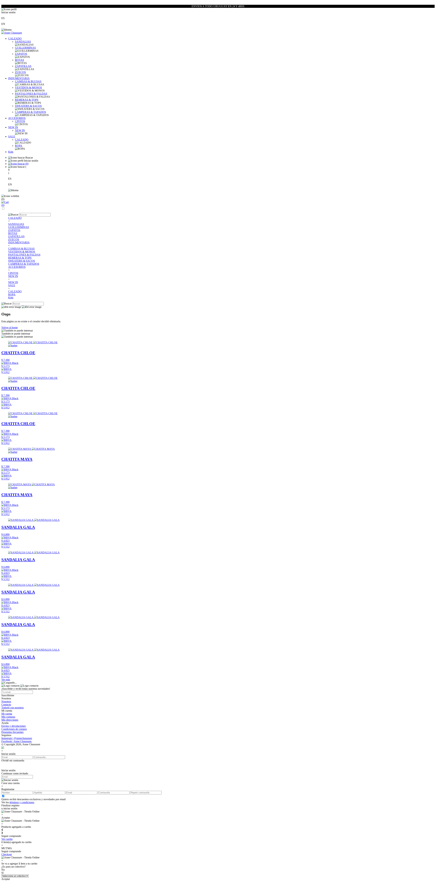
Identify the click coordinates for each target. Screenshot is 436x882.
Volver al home (9, 327)
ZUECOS (20, 72)
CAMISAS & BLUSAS (28, 81)
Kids (10, 151)
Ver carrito (7, 839)
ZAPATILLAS (23, 66)
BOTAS (19, 60)
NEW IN (13, 127)
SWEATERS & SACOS (28, 105)
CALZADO (15, 38)
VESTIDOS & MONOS (28, 87)
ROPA (18, 145)
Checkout (6, 854)
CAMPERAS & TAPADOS (30, 112)
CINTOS (20, 121)
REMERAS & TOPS (26, 99)
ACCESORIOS (17, 118)
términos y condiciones (22, 802)
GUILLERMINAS (25, 47)
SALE (11, 136)
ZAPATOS (21, 53)
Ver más (5, 679)
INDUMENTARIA (19, 78)
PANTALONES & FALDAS (31, 93)
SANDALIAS (23, 41)
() (26, 163)
